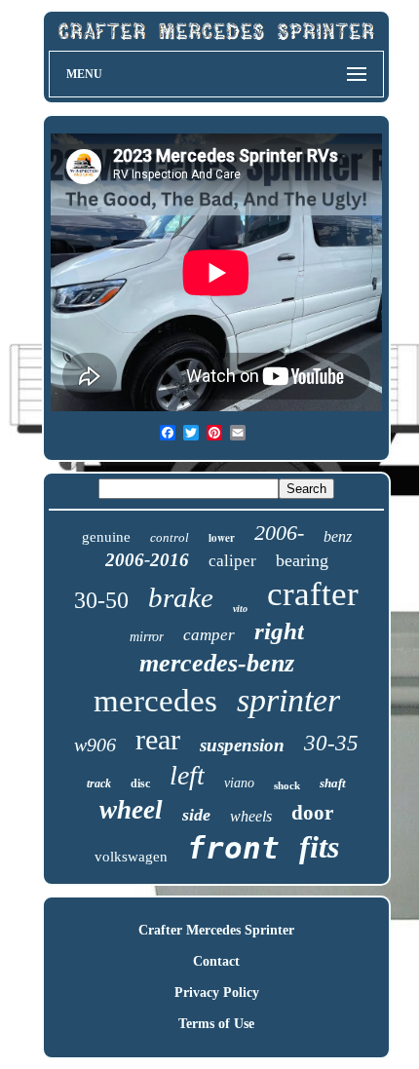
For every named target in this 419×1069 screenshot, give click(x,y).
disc (140, 783)
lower (222, 538)
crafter (313, 594)
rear (157, 739)
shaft (333, 783)
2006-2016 (147, 560)
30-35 (331, 743)
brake (180, 597)
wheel (131, 809)
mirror (147, 637)
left (187, 775)
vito (240, 608)
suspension (242, 745)
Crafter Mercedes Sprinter (216, 930)
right (279, 631)
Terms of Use (216, 1023)
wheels (251, 816)
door (312, 812)
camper (209, 635)
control (169, 537)
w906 (95, 744)
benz (338, 536)
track (99, 783)
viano (239, 783)
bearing (302, 560)
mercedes (155, 700)
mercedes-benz (216, 663)
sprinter (288, 700)
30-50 (101, 600)
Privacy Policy (216, 992)
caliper (232, 561)
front (233, 847)
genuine (106, 537)
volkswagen (131, 856)
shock (287, 785)
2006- (279, 532)
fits (319, 846)
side (196, 814)
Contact (216, 961)
